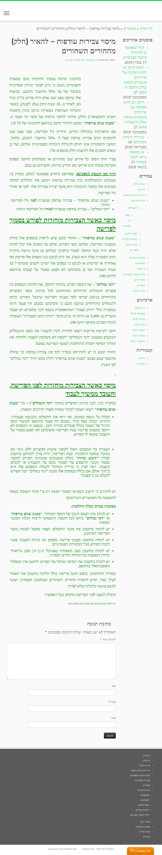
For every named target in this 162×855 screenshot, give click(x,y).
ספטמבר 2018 (138, 313)
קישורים (141, 285)
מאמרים (129, 28)
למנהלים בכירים (129, 239)
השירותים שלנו (138, 200)
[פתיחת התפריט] (6, 13)
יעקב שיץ (69, 60)
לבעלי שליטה (131, 233)
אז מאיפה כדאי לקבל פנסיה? (138, 157)
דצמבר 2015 (139, 335)
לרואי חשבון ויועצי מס (139, 815)
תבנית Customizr (55, 849)
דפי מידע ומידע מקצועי (134, 195)
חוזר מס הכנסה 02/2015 (96, 174)
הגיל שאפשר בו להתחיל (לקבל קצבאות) (135, 52)
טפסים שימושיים (137, 257)
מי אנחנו (141, 268)
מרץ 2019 (140, 307)
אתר (113, 718)
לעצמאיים (140, 263)
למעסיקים (132, 207)
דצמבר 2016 (139, 330)
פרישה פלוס (101, 849)
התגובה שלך (108, 639)
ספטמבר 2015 (138, 341)
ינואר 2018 (139, 324)
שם (114, 686)
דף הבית (146, 28)
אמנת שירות (139, 184)
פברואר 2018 (138, 319)
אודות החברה (138, 290)
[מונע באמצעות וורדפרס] (79, 848)
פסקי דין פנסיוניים (142, 780)
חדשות (141, 358)
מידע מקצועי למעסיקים (134, 274)
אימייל (112, 702)
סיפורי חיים (140, 279)
